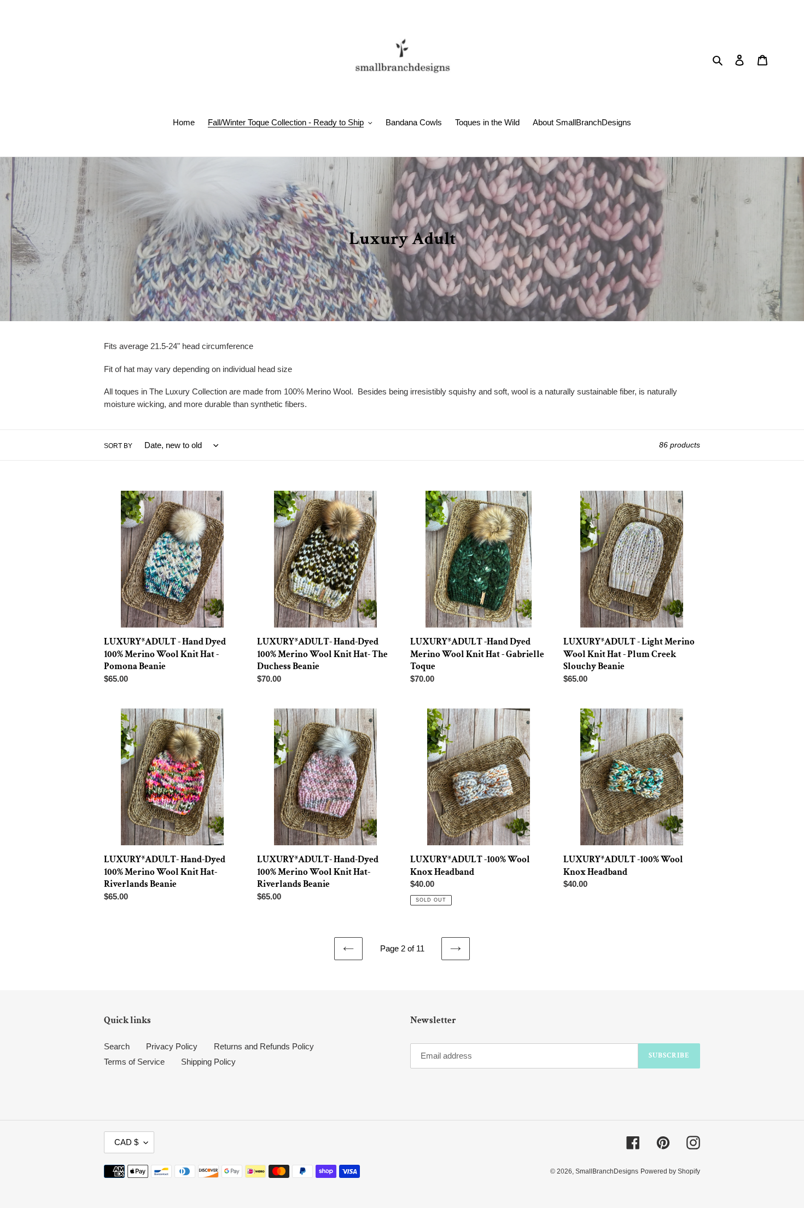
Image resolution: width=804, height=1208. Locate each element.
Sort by (118, 446)
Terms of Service (134, 1061)
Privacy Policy (171, 1046)
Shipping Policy (208, 1061)
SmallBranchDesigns (606, 1171)
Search (117, 1046)
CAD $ (126, 1142)
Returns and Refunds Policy (264, 1046)
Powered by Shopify (670, 1171)
